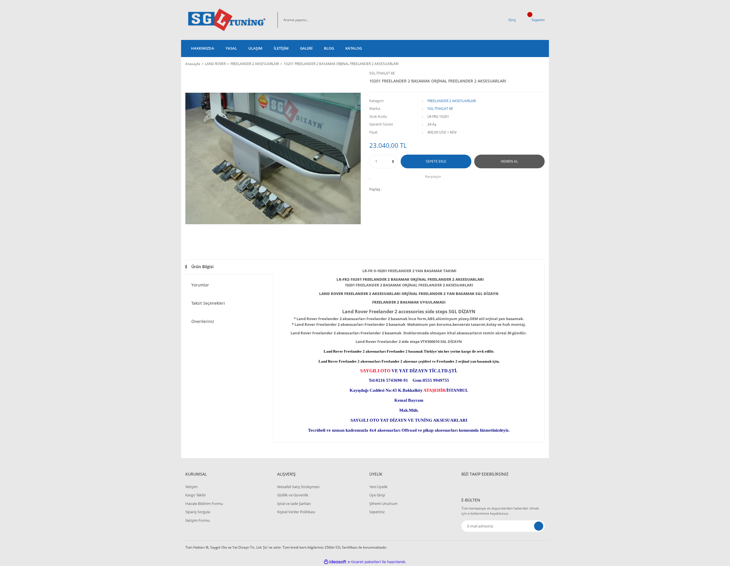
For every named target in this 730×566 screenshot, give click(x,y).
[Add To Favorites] (371, 176)
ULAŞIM (255, 48)
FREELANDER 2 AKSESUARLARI (451, 100)
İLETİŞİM (281, 48)
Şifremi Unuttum (383, 503)
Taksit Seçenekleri (208, 303)
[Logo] (227, 20)
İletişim (191, 486)
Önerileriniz (202, 321)
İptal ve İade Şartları (294, 503)
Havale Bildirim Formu (204, 503)
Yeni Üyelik (378, 486)
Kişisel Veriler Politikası (296, 511)
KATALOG (353, 48)
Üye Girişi (377, 495)
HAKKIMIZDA (202, 48)
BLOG (329, 48)
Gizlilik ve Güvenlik (292, 495)
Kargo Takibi (195, 495)
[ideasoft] (335, 562)
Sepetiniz (377, 511)
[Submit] (538, 526)
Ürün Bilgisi (202, 266)
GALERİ (306, 48)
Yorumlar (200, 285)
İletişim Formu (197, 520)
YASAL (231, 48)
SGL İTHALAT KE (382, 73)
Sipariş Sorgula (197, 511)
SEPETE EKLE (436, 161)
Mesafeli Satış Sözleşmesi (298, 486)
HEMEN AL (509, 161)
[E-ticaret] (364, 562)
